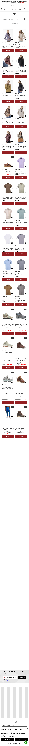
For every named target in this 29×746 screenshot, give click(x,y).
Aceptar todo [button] (7, 739)
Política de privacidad (10, 736)
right (18, 495)
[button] (12, 39)
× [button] (27, 728)
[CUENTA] (24, 9)
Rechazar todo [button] (21, 739)
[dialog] (14, 736)
